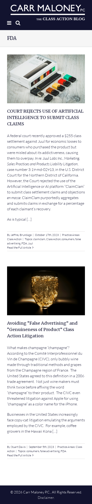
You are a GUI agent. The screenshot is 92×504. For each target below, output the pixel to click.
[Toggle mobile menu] (9, 22)
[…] (29, 219)
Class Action (14, 239)
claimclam (39, 239)
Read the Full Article (19, 247)
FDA (24, 243)
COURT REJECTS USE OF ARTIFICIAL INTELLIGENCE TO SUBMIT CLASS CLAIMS (45, 117)
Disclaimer (46, 497)
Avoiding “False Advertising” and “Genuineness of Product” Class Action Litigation (42, 329)
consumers (68, 239)
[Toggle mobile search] (18, 22)
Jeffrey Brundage (21, 235)
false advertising (50, 451)
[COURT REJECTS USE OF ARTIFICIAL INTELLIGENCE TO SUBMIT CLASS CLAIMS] (46, 78)
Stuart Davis (18, 447)
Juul (30, 243)
